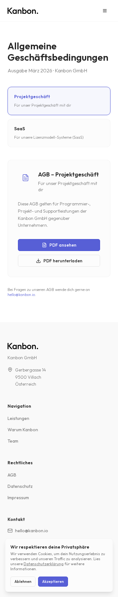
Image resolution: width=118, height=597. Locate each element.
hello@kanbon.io (21, 294)
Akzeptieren (53, 581)
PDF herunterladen (62, 261)
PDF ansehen (62, 245)
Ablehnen (22, 581)
